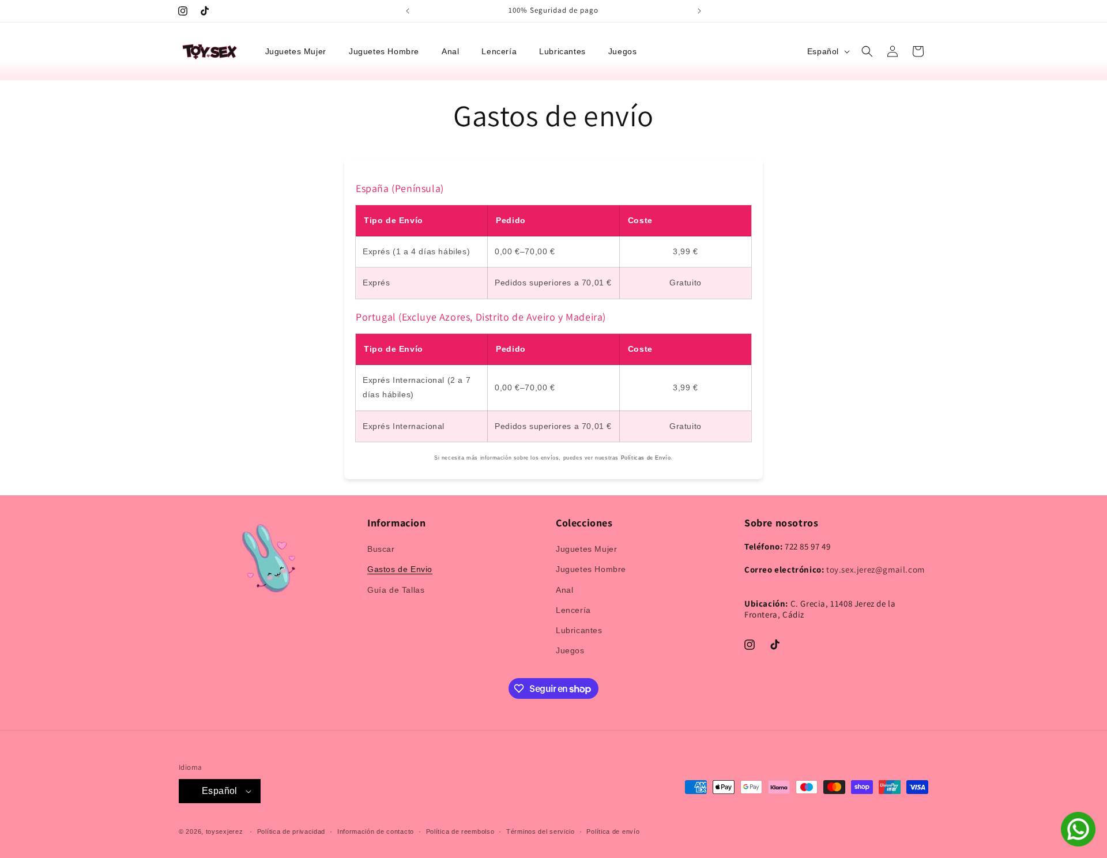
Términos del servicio (540, 831)
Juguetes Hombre (591, 569)
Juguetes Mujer (586, 549)
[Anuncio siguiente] (699, 11)
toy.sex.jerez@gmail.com (875, 569)
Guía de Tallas (395, 589)
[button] (300, 51)
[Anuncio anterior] (407, 11)
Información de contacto (375, 831)
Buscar (381, 549)
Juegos (570, 650)
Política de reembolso (460, 831)
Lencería (573, 610)
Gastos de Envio (399, 569)
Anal (564, 589)
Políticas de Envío (646, 458)
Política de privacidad (291, 831)
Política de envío (612, 831)
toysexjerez (224, 831)
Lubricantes (579, 630)
